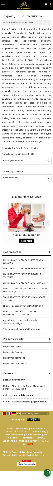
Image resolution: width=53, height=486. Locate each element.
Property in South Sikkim (15, 363)
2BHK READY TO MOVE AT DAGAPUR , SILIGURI (23, 276)
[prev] (6, 223)
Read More (23, 241)
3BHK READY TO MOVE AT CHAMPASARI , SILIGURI (24, 299)
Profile (9, 431)
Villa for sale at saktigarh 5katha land (21, 329)
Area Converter (33, 434)
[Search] (46, 4)
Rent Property (38, 428)
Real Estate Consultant (23, 234)
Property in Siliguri (12, 346)
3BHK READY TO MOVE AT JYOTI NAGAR (24, 283)
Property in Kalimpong (14, 358)
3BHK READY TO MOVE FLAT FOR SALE (23, 268)
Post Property (39, 431)
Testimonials (27, 437)
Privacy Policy (37, 441)
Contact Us (21, 441)
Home (5, 22)
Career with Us (22, 431)
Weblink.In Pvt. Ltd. (36, 455)
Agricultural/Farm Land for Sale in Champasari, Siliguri (20, 322)
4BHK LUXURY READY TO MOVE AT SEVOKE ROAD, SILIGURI (21, 313)
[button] (23, 395)
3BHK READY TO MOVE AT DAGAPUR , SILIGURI (23, 261)
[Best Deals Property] (24, 5)
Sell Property (22, 428)
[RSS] (30, 444)
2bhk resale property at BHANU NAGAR (23, 306)
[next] (47, 223)
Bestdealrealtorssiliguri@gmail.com (29, 401)
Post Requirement (14, 434)
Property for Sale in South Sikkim (19, 148)
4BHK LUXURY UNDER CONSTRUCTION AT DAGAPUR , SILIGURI (25, 290)
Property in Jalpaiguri (13, 352)
